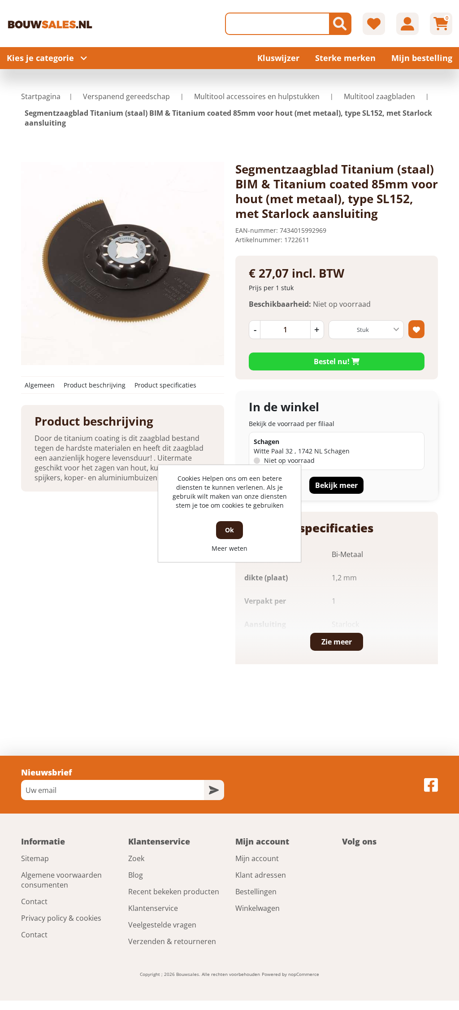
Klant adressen (260, 875)
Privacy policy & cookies (61, 918)
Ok (229, 530)
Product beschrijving (95, 385)
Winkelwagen (257, 908)
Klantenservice (153, 908)
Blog (135, 875)
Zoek (136, 858)
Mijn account (257, 858)
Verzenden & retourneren (172, 941)
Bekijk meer (336, 485)
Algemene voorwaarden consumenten (61, 880)
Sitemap (35, 858)
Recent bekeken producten (173, 892)
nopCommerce (303, 974)
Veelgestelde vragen (162, 925)
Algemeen (40, 385)
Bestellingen (256, 892)
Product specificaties (165, 385)
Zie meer (336, 642)
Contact (34, 901)
